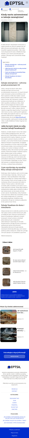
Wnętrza (14, 409)
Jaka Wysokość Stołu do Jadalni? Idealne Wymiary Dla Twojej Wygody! (19, 282)
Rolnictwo (14, 407)
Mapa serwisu (14, 432)
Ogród (14, 402)
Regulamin (14, 435)
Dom (11, 10)
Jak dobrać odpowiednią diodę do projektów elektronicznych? (14, 417)
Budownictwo (14, 398)
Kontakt (14, 391)
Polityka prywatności (14, 429)
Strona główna (4, 10)
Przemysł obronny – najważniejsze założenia (21, 330)
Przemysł (14, 405)
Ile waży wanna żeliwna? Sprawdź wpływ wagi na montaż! (19, 260)
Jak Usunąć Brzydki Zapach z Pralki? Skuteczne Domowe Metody (18, 250)
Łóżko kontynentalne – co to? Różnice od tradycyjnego (19, 271)
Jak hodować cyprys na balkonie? (14, 422)
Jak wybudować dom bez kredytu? (22, 312)
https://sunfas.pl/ (21, 117)
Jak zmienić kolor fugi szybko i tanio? (14, 420)
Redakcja (14, 389)
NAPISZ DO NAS (14, 356)
